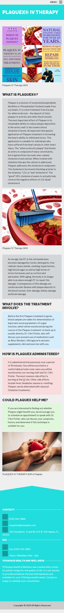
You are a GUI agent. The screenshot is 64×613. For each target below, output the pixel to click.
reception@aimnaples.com (22, 525)
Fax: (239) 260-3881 (20, 549)
